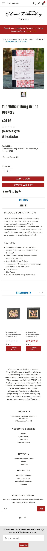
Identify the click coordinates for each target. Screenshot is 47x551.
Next (42, 292)
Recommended (23, 292)
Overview (23, 200)
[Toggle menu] (3, 4)
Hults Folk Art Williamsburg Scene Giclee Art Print (13, 334)
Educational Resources (23, 481)
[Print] (9, 191)
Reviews (24, 205)
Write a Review (10, 137)
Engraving (23, 484)
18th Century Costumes (23, 475)
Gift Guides (29, 39)
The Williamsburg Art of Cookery (16, 41)
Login (20, 436)
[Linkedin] (16, 191)
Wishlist (23, 433)
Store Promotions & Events (24, 458)
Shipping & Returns (23, 442)
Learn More (31, 31)
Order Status (23, 439)
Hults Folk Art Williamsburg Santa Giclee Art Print (33, 334)
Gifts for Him (40, 39)
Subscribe (23, 545)
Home (4, 39)
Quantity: (6, 166)
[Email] (6, 191)
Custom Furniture (23, 478)
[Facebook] (3, 191)
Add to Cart (13, 349)
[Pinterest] (19, 191)
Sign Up (26, 436)
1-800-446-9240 (13, 3)
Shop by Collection (15, 39)
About (23, 461)
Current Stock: (10, 157)
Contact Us (23, 464)
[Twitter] (13, 191)
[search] (34, 3)
